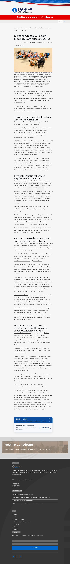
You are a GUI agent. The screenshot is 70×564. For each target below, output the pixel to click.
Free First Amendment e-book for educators (35, 17)
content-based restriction (34, 198)
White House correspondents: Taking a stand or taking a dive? (27, 503)
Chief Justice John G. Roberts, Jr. (24, 277)
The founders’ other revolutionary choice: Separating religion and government (31, 497)
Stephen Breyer (33, 335)
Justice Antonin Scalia (21, 295)
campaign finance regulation (23, 315)
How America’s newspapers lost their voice (22, 494)
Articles (21, 28)
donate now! (46, 449)
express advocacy (31, 100)
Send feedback (45, 427)
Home (16, 28)
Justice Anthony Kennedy (37, 181)
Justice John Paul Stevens (22, 333)
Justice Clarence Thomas (22, 308)
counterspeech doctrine (22, 261)
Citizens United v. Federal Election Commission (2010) (32, 37)
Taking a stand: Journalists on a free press (22, 500)
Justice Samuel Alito (32, 279)
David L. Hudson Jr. (25, 42)
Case (27, 28)
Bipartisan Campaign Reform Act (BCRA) (29, 96)
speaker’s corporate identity (38, 224)
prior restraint (37, 261)
